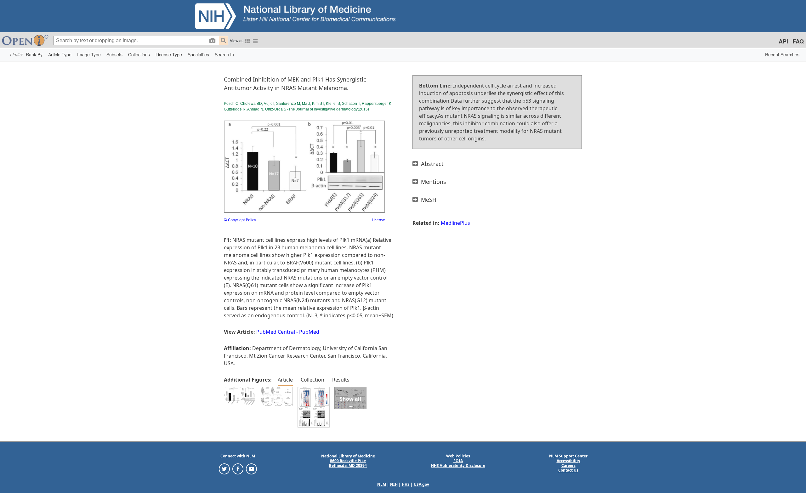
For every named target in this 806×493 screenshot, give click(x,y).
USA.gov (421, 484)
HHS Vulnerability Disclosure (458, 465)
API (783, 41)
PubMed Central (275, 331)
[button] (34, 54)
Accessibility (568, 460)
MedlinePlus (455, 222)
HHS (406, 484)
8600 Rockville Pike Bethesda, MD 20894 (348, 463)
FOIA (458, 460)
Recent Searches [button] (782, 54)
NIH (394, 484)
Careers (568, 465)
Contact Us (568, 470)
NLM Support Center (568, 456)
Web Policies (458, 456)
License (378, 220)
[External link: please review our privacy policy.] (224, 468)
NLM (381, 484)
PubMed (309, 331)
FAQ (798, 41)
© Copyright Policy (240, 220)
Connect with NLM (237, 456)
